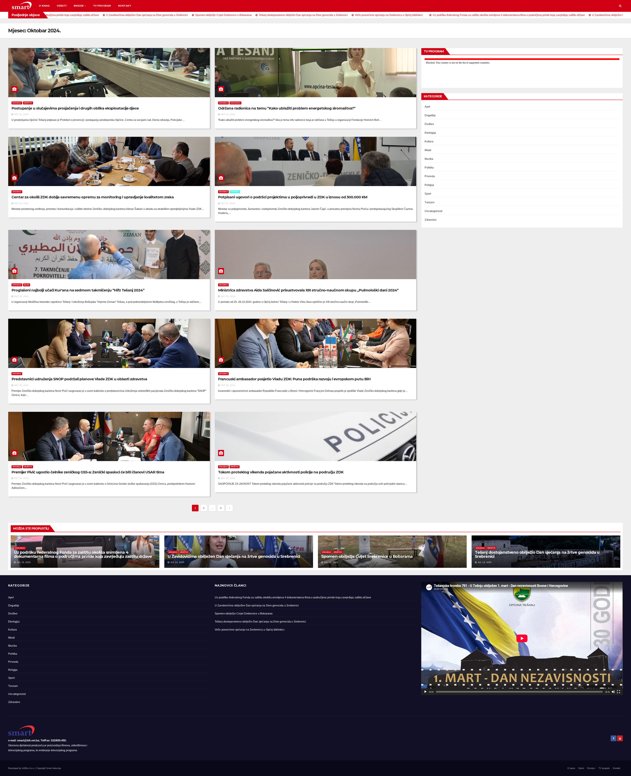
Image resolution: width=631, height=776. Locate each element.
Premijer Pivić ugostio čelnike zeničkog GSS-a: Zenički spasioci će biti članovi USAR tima (88, 472)
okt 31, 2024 (21, 114)
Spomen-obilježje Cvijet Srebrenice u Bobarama (367, 556)
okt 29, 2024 (21, 296)
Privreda (235, 192)
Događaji (16, 103)
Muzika (429, 158)
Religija (429, 185)
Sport (428, 193)
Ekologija (235, 103)
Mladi (26, 285)
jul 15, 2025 (24, 562)
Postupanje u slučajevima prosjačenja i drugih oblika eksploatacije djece (75, 108)
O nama (44, 5)
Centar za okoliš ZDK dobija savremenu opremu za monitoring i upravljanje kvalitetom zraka (93, 197)
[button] (620, 5)
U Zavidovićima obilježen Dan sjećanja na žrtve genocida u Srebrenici (234, 556)
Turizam (429, 202)
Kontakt (124, 5)
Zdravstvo (430, 219)
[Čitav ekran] (618, 691)
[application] (522, 638)
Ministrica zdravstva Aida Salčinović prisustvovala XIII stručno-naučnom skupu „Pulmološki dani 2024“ (308, 290)
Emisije (79, 5)
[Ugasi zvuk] (613, 691)
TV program (102, 5)
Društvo (28, 103)
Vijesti (62, 5)
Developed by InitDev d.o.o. (21, 768)
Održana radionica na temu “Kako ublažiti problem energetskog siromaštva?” (287, 108)
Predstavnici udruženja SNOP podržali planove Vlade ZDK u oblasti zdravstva (79, 379)
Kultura (429, 141)
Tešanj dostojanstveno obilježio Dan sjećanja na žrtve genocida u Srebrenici (537, 554)
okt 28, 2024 (21, 385)
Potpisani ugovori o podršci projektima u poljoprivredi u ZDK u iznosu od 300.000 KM (292, 197)
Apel (427, 106)
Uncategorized (433, 211)
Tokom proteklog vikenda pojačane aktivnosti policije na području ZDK (280, 472)
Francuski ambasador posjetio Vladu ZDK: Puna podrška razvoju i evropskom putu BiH (294, 379)
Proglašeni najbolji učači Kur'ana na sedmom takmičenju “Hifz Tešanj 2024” (78, 290)
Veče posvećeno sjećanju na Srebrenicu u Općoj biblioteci (249, 629)
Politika (429, 167)
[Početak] (425, 691)
